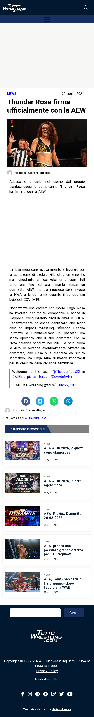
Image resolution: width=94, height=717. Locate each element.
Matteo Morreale (61, 709)
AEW (24, 417)
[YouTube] (70, 694)
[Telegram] (45, 694)
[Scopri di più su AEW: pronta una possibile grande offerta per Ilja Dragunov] (22, 549)
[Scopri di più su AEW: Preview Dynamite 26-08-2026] (22, 516)
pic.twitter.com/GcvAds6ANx (49, 377)
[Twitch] (53, 694)
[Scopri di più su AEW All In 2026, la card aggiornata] (22, 483)
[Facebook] (22, 694)
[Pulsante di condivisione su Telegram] (68, 401)
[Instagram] (30, 694)
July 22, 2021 (67, 385)
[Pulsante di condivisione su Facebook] (25, 401)
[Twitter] (61, 694)
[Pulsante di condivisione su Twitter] (40, 401)
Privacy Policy (47, 671)
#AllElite (19, 377)
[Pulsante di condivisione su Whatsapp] (54, 401)
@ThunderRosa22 (66, 372)
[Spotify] (37, 694)
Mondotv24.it (51, 679)
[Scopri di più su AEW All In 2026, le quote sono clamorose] (22, 451)
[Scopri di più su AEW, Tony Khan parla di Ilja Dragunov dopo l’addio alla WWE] (22, 582)
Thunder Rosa (37, 417)
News (12, 94)
